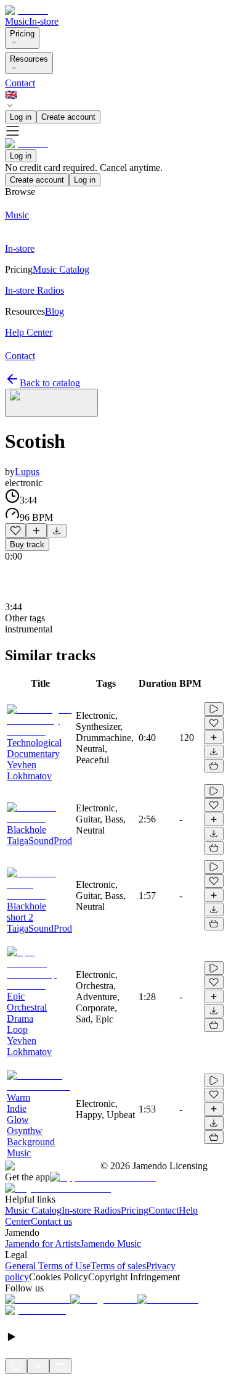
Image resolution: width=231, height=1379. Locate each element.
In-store (44, 21)
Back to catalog (50, 383)
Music (17, 21)
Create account (68, 117)
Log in (20, 117)
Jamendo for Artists (42, 1243)
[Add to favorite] (15, 530)
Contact (20, 83)
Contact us (51, 1221)
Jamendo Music (110, 1243)
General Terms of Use (48, 1266)
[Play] (51, 403)
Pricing (22, 33)
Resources (29, 59)
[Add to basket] (214, 765)
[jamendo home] (26, 10)
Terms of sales (118, 1266)
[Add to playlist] (36, 530)
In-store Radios (91, 1210)
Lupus (27, 471)
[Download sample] (57, 530)
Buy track (27, 544)
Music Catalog (33, 1210)
